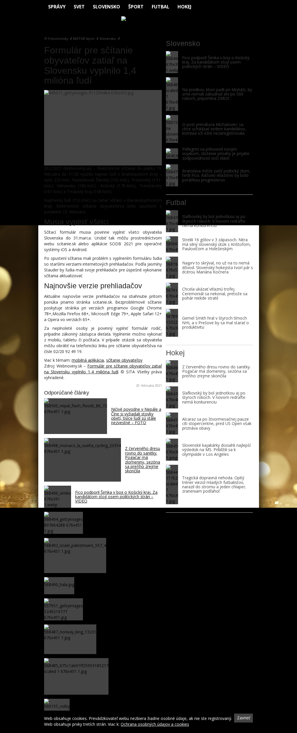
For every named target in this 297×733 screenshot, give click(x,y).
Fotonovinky (58, 38)
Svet (79, 6)
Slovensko (106, 6)
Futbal (160, 6)
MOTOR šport (84, 38)
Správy (57, 6)
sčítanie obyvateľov (124, 360)
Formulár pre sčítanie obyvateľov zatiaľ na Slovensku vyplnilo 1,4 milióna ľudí (103, 368)
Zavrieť (243, 718)
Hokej (184, 6)
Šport (136, 6)
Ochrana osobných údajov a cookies (155, 724)
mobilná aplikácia (88, 360)
